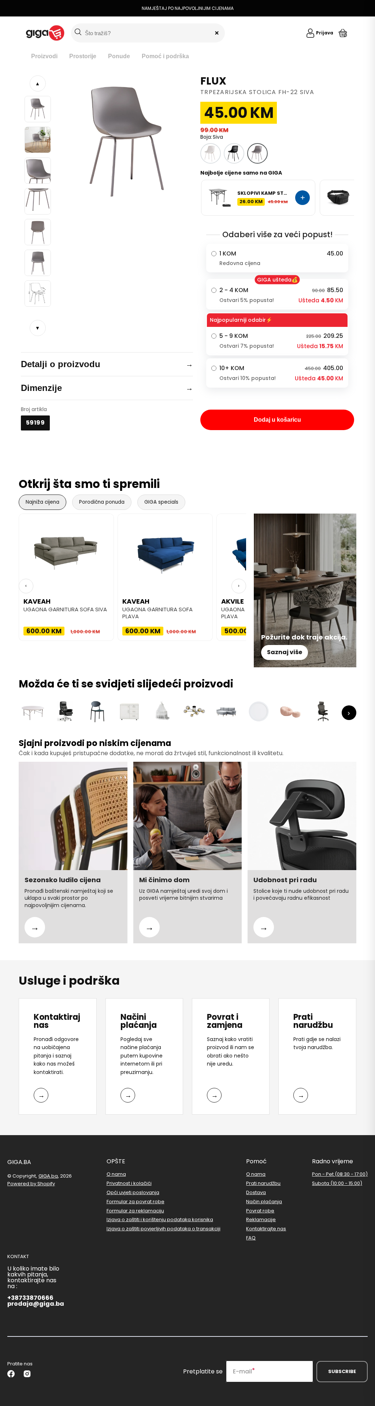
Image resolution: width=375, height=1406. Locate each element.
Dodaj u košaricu (277, 420)
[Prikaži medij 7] (38, 293)
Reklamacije (261, 1219)
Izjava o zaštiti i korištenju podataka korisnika (160, 1219)
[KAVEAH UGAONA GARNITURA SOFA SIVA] (66, 550)
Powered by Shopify (31, 1183)
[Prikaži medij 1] (38, 109)
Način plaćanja (264, 1201)
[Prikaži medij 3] (38, 170)
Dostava (256, 1192)
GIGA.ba (48, 1175)
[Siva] (257, 153)
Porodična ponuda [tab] (102, 502)
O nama (116, 1174)
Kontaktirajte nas (266, 1228)
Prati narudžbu (263, 1183)
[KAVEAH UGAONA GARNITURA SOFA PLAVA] (165, 550)
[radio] (277, 258)
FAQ (251, 1237)
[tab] (44, 56)
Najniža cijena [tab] (42, 502)
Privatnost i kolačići (129, 1183)
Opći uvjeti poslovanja (133, 1192)
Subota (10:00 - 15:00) (337, 1183)
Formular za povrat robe (135, 1201)
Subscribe (342, 1371)
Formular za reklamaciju (135, 1210)
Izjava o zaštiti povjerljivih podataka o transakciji (163, 1228)
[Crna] (234, 153)
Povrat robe (260, 1210)
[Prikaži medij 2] (38, 140)
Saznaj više (284, 652)
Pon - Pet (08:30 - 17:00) (340, 1174)
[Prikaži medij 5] (38, 232)
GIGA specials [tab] (161, 502)
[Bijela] (210, 153)
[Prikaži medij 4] (38, 201)
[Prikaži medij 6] (38, 263)
